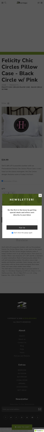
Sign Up (22, 228)
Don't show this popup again (23, 233)
